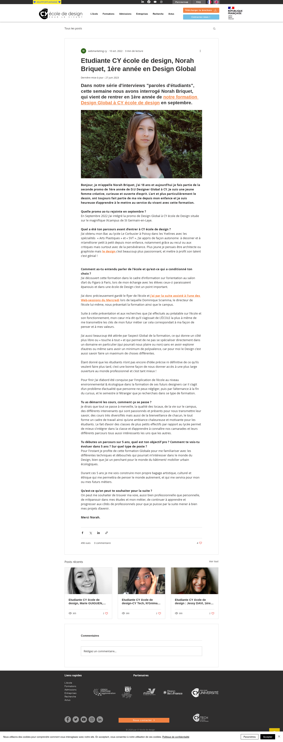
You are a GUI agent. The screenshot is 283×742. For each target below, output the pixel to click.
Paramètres (250, 736)
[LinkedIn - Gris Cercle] (100, 719)
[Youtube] (155, 1)
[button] (214, 28)
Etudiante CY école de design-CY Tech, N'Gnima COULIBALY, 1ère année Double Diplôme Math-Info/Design (140, 601)
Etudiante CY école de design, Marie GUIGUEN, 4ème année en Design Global (86, 601)
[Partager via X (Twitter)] (90, 532)
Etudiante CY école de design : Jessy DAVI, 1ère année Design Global (193, 601)
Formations (70, 686)
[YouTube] (84, 719)
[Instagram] (161, 1)
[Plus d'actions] (200, 51)
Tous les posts (73, 28)
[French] (209, 2)
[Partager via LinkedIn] (98, 532)
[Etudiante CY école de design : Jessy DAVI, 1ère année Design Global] (194, 580)
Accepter (267, 736)
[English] (216, 2)
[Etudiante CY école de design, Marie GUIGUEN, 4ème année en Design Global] (88, 580)
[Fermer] (279, 736)
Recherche (70, 696)
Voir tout (213, 561)
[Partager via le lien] (106, 532)
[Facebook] (148, 1)
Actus (67, 699)
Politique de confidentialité (175, 736)
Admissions (70, 689)
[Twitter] (76, 719)
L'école (68, 682)
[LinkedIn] (142, 1)
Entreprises (70, 693)
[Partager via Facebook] (82, 532)
